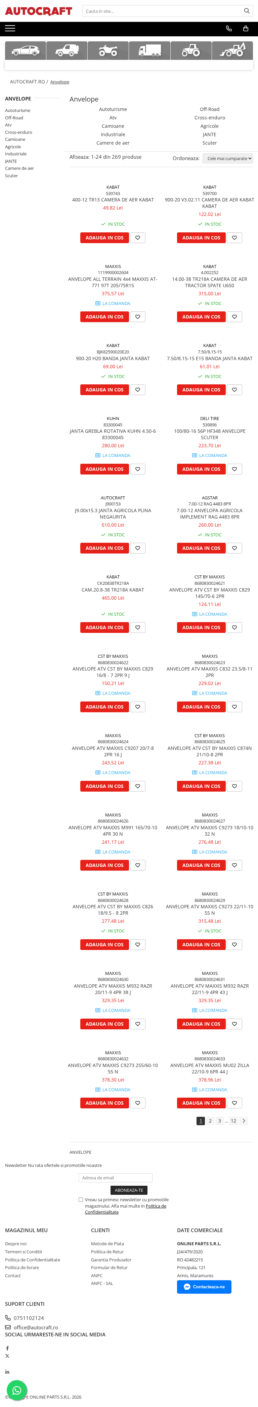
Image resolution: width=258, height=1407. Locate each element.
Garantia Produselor (111, 1260)
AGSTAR (210, 498)
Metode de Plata (107, 1244)
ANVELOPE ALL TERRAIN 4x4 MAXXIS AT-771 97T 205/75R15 (113, 282)
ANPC (96, 1275)
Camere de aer (19, 168)
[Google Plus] (7, 1364)
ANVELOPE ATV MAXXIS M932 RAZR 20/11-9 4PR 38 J (113, 989)
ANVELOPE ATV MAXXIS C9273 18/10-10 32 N (209, 830)
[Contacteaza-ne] (228, 28)
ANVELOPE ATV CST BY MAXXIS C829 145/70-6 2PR (209, 592)
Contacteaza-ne (209, 1286)
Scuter (11, 176)
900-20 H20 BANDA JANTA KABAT (113, 358)
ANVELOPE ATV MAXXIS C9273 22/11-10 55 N (209, 909)
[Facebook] (7, 1348)
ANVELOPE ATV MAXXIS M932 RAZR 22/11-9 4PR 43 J (210, 989)
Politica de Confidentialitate (32, 1260)
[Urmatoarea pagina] (243, 1121)
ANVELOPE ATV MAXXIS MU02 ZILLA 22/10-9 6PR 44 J (209, 1068)
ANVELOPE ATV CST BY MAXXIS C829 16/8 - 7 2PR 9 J (113, 672)
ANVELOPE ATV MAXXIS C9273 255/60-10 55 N (113, 1068)
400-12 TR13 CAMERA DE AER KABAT (113, 199)
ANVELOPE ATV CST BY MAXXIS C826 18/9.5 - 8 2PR (113, 909)
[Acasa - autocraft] (38, 10)
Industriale (16, 154)
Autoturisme (17, 110)
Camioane (15, 139)
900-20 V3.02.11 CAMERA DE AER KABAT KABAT (209, 202)
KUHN (113, 418)
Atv (8, 125)
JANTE (11, 161)
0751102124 (28, 1318)
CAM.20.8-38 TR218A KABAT (113, 589)
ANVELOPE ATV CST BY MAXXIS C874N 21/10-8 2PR (210, 751)
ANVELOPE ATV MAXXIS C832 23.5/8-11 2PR (210, 672)
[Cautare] (247, 11)
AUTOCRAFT (113, 498)
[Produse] (11, 30)
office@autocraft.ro (35, 1327)
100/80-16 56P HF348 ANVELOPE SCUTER (210, 434)
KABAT (113, 187)
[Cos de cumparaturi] (246, 28)
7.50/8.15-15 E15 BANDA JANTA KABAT (210, 358)
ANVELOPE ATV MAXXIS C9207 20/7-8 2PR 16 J (113, 751)
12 (233, 1120)
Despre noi (16, 1244)
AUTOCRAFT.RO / (29, 81)
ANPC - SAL (102, 1283)
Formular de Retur (109, 1267)
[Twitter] (7, 1356)
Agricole (13, 147)
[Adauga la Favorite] (137, 237)
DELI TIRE (209, 418)
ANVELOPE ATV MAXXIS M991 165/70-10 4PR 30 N (113, 830)
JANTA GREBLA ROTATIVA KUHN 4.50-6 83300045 (113, 434)
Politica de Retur (107, 1252)
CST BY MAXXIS (210, 577)
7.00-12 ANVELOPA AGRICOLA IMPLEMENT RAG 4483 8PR (210, 513)
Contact (13, 1275)
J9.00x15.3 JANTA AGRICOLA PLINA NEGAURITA (113, 513)
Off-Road (14, 118)
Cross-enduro (18, 132)
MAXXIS (113, 266)
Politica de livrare (22, 1267)
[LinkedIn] (7, 1372)
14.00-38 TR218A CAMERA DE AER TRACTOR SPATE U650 (209, 282)
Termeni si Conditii (23, 1252)
